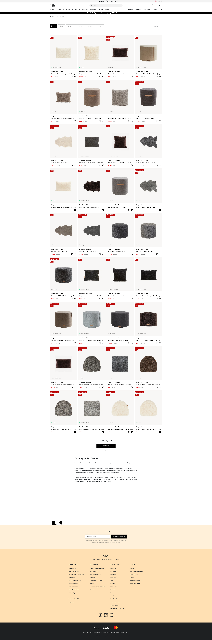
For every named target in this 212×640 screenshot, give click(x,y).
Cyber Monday (114, 605)
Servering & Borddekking (57, 9)
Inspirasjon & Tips (157, 9)
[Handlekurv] (160, 5)
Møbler (107, 9)
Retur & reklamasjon (74, 571)
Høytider (112, 589)
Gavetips (112, 596)
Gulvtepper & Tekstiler (96, 9)
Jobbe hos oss (134, 574)
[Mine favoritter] (156, 5)
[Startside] (53, 5)
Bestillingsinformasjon (74, 583)
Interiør (68, 9)
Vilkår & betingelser (74, 589)
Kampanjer (147, 9)
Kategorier (70, 26)
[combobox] (158, 1)
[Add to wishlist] (72, 77)
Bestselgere (113, 586)
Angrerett (71, 602)
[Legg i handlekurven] (75, 76)
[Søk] (91, 5)
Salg (111, 580)
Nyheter (130, 9)
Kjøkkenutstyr (76, 9)
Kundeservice (72, 568)
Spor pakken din (73, 586)
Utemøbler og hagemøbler (97, 586)
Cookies (71, 596)
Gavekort (92, 589)
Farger (80, 26)
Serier (99, 26)
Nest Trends (113, 599)
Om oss (132, 568)
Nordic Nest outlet (135, 583)
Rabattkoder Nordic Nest (117, 608)
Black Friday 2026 (115, 602)
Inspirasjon (113, 568)
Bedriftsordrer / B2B (74, 599)
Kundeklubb (72, 577)
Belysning (85, 9)
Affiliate (132, 577)
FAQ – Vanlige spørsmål (75, 580)
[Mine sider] (152, 5)
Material (90, 26)
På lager (61, 26)
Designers (113, 574)
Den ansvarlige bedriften (136, 571)
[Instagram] (106, 615)
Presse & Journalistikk (136, 580)
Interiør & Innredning (95, 574)
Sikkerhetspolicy (73, 593)
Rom (111, 593)
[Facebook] (100, 615)
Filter (54, 26)
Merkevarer (138, 9)
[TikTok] (111, 615)
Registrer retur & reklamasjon (76, 574)
